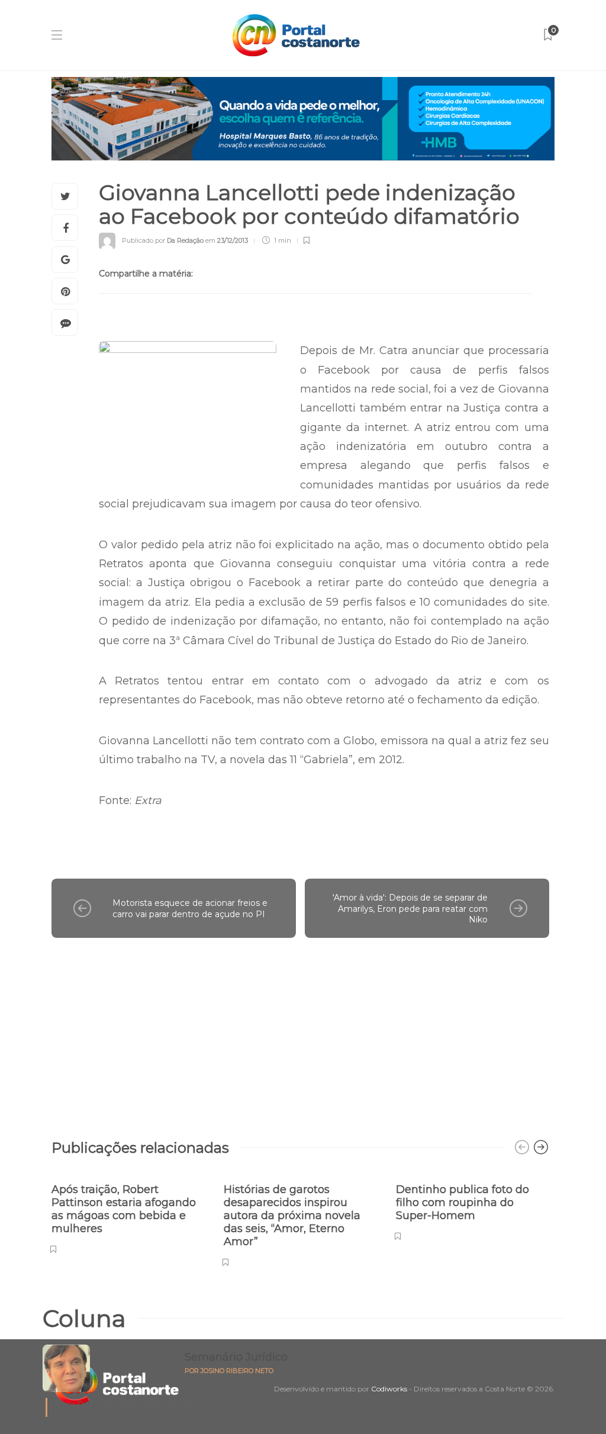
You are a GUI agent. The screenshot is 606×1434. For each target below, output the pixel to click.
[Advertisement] (300, 1032)
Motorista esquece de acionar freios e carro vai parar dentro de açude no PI (189, 908)
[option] (129, 1212)
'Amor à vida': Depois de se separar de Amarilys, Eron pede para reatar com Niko (410, 908)
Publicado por (163, 240)
